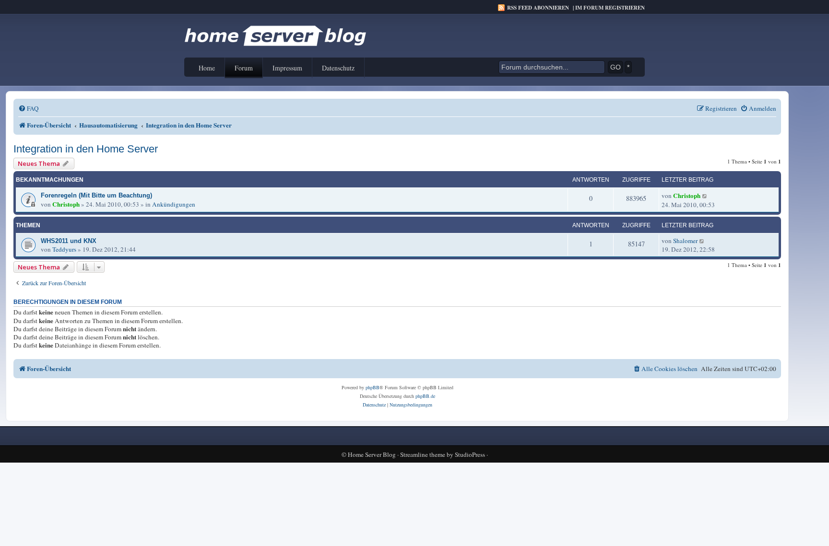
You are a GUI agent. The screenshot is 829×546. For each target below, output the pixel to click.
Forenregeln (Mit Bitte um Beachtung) (96, 195)
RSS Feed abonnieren (538, 8)
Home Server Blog (372, 455)
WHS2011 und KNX (68, 240)
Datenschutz (338, 67)
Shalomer (685, 240)
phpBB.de (425, 396)
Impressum (287, 67)
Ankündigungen (173, 204)
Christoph (66, 204)
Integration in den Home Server (85, 149)
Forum (244, 67)
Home (207, 67)
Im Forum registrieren (610, 7)
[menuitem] (28, 109)
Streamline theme (422, 455)
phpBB (372, 387)
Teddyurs (64, 249)
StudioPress (470, 455)
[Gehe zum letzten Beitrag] (705, 195)
